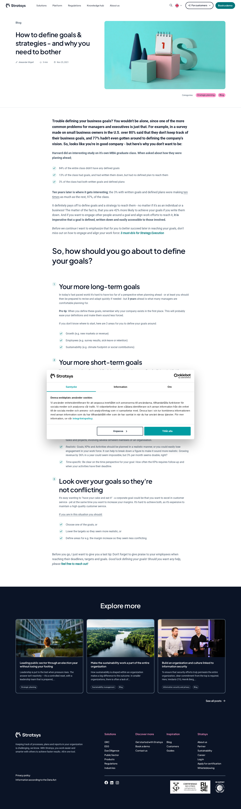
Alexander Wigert (26, 62)
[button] (177, 5)
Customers (173, 746)
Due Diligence (111, 750)
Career (201, 754)
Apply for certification (209, 763)
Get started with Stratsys (149, 742)
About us (202, 742)
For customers (199, 5)
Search (171, 5)
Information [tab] (120, 386)
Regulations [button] (74, 5)
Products (109, 759)
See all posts (213, 700)
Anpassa (118, 431)
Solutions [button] (41, 5)
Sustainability (205, 750)
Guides (170, 750)
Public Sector (111, 754)
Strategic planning (206, 95)
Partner (202, 746)
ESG (106, 746)
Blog (222, 95)
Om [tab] (170, 386)
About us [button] (115, 5)
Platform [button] (57, 5)
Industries (109, 767)
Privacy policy (23, 775)
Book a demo (225, 5)
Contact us (141, 750)
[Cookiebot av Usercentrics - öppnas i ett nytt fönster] (176, 376)
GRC (107, 742)
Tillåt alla (167, 431)
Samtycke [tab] (71, 386)
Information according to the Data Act (36, 779)
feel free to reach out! (74, 563)
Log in (201, 759)
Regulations (110, 763)
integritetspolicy (83, 418)
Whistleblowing (206, 767)
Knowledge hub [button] (95, 5)
